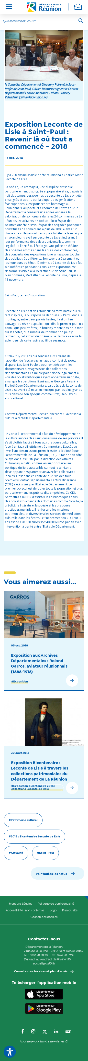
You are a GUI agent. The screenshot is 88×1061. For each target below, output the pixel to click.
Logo (53, 910)
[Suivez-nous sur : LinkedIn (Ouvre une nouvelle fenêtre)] (56, 1032)
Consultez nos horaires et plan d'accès (40, 971)
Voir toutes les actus (51, 874)
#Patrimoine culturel (23, 820)
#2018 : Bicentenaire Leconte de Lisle (34, 836)
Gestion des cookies (44, 917)
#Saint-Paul (45, 853)
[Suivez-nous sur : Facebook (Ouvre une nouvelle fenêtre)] (22, 1032)
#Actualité (16, 853)
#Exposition (19, 682)
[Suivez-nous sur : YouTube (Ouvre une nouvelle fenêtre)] (68, 1032)
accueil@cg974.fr (44, 963)
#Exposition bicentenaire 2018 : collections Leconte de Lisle (33, 787)
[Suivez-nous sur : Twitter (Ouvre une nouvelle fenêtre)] (45, 1032)
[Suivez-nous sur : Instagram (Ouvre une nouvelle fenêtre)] (33, 1032)
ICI (66, 1041)
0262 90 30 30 (39, 955)
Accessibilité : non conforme (25, 910)
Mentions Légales (20, 904)
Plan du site (69, 910)
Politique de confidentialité (56, 904)
